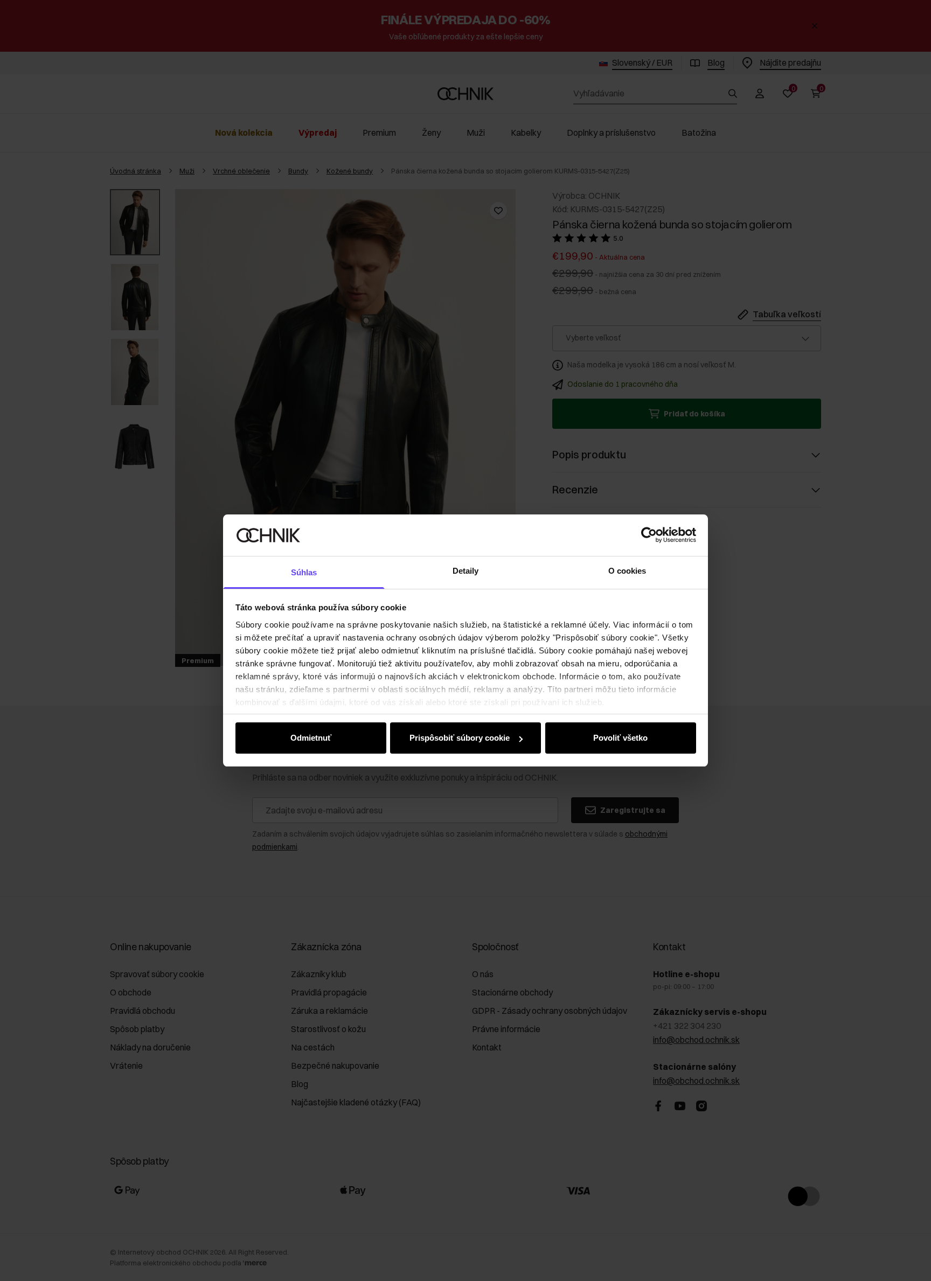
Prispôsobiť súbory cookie (459, 737)
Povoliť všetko (620, 737)
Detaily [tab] (466, 570)
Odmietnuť (310, 737)
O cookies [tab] (627, 570)
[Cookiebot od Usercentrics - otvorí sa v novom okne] (649, 535)
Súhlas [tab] (304, 572)
